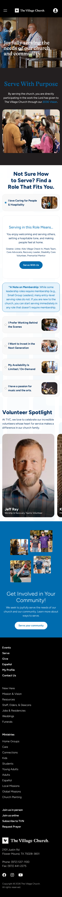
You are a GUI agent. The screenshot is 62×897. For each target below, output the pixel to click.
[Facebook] (4, 875)
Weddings (8, 716)
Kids (4, 758)
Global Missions (11, 791)
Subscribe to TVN (13, 821)
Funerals (7, 721)
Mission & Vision (12, 694)
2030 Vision (50, 102)
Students (7, 763)
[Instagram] (12, 875)
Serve (5, 653)
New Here (8, 688)
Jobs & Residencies (13, 710)
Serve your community (31, 625)
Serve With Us (31, 265)
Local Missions (10, 786)
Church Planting (12, 797)
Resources (8, 699)
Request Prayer (11, 826)
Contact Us (9, 675)
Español (7, 664)
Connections (10, 752)
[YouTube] (21, 875)
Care (5, 747)
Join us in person (12, 810)
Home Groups (10, 741)
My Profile (8, 670)
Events (6, 647)
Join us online (10, 815)
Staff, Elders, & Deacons (16, 705)
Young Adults (10, 769)
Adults (6, 774)
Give (5, 658)
